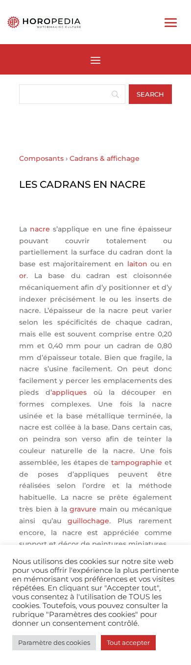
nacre (40, 229)
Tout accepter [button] (128, 642)
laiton (137, 263)
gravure (83, 509)
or (22, 275)
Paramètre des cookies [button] (54, 642)
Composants (41, 158)
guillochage (88, 520)
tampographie (136, 462)
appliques (69, 392)
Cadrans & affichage (105, 158)
